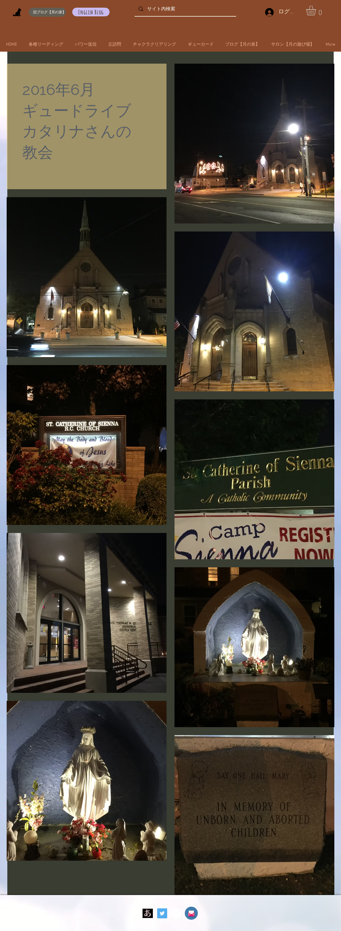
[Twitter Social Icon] (162, 913)
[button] (317, 10)
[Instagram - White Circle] (176, 913)
